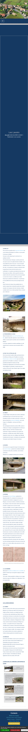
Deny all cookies (16, 730)
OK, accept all (5, 730)
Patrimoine (10, 137)
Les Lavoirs (17, 137)
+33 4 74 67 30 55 (14, 721)
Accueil (7, 135)
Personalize (24, 730)
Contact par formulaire (14, 723)
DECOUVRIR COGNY (16, 135)
